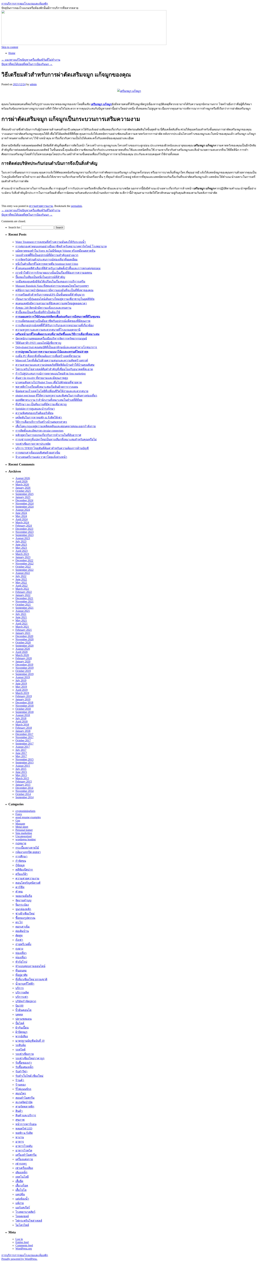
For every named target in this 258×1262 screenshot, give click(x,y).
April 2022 (21, 585)
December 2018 (24, 702)
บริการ (19, 988)
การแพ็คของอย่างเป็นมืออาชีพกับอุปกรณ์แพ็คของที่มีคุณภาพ (52, 320)
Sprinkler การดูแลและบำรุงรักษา (35, 408)
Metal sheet (21, 826)
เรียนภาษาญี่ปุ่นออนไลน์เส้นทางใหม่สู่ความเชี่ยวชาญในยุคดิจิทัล (54, 299)
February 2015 (23, 781)
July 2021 (20, 614)
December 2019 (24, 664)
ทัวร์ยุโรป (21, 961)
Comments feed (24, 1245)
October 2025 (23, 490)
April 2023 (21, 550)
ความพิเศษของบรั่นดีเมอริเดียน (34, 413)
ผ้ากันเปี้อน (22, 1027)
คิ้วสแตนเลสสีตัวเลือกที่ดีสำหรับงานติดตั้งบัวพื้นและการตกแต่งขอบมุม (58, 268)
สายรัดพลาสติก (24, 1106)
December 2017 (24, 734)
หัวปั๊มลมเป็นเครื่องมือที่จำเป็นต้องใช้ (37, 312)
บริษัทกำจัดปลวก (25, 1001)
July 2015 (20, 768)
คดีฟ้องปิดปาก (24, 869)
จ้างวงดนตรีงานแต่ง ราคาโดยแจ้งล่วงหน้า (41, 456)
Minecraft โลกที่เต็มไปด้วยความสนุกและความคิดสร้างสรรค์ (51, 360)
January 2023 (22, 557)
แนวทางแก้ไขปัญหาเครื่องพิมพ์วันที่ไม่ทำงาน (30, 59)
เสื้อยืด (19, 1181)
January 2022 (22, 595)
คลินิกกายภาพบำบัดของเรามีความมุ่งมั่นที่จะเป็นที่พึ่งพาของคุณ (54, 290)
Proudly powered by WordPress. (19, 1258)
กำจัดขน (20, 860)
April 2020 (21, 651)
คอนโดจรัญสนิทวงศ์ (27, 882)
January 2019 (22, 699)
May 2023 (21, 547)
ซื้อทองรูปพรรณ (25, 917)
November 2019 (24, 667)
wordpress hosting (25, 839)
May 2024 (21, 516)
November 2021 (24, 601)
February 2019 (23, 696)
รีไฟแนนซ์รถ (23, 1089)
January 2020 (22, 661)
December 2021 (24, 598)
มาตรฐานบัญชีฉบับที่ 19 (29, 1040)
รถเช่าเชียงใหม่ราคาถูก (29, 1058)
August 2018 (22, 715)
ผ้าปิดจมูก (21, 1031)
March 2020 (22, 655)
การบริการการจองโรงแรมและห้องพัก (24, 3)
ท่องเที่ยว (21, 953)
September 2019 (24, 674)
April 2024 (21, 519)
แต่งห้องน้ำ (22, 1198)
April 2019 (21, 689)
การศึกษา (21, 856)
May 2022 (21, 582)
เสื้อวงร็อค (21, 1185)
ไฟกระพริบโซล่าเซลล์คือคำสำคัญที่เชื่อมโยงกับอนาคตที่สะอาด (54, 369)
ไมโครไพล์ (22, 1225)
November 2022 (24, 563)
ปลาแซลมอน (23, 1018)
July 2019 (20, 680)
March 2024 (22, 522)
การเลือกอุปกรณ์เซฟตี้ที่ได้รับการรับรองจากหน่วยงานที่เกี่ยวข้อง (54, 325)
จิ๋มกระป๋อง (22, 904)
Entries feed (22, 1242)
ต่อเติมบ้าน (22, 931)
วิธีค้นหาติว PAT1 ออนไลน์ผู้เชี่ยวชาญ (38, 342)
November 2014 (24, 790)
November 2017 (24, 737)
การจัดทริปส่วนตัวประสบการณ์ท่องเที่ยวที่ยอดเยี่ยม (46, 259)
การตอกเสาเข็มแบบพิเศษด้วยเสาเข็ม (37, 452)
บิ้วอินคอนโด (23, 1010)
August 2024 (22, 509)
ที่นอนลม (21, 970)
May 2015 (21, 775)
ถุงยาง (19, 948)
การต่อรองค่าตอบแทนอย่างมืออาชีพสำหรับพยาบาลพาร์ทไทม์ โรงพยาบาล (61, 246)
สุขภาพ (20, 1119)
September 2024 (24, 506)
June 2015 (21, 772)
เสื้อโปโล (21, 1189)
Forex (18, 814)
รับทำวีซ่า (21, 1071)
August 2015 (22, 765)
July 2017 (20, 749)
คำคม (19, 891)
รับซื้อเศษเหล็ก (24, 1067)
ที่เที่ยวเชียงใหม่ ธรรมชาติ (31, 979)
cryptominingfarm (25, 811)
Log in (19, 1239)
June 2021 (21, 617)
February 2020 (23, 658)
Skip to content (9, 47)
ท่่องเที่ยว (21, 957)
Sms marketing (23, 833)
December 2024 (24, 500)
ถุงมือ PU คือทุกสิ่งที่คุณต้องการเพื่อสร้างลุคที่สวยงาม (48, 356)
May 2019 (21, 686)
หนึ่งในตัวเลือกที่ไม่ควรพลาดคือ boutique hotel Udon (46, 263)
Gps (17, 820)
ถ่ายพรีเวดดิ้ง (23, 944)
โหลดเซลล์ (22, 1216)
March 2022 (22, 588)
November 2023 (24, 531)
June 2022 (21, 579)
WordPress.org (23, 1248)
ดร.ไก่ (19, 922)
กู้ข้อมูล (20, 865)
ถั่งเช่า (19, 939)
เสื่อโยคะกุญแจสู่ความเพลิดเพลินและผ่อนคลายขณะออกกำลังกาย (55, 426)
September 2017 (24, 743)
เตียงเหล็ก (21, 1172)
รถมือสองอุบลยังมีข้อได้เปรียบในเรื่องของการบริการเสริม (50, 281)
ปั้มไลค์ (19, 1023)
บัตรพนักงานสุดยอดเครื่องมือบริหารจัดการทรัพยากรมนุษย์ (51, 338)
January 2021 (22, 633)
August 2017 (22, 746)
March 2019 (22, 693)
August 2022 (22, 572)
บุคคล (19, 1014)
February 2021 (23, 629)
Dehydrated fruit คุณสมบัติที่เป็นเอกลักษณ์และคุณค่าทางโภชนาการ (56, 347)
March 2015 (22, 778)
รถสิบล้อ (20, 1045)
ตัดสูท (19, 935)
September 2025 (24, 494)
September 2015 (24, 762)
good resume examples (28, 817)
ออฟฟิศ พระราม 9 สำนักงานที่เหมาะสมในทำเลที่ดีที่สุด (48, 399)
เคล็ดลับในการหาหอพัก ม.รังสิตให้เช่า (38, 417)
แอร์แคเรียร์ (22, 1207)
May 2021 (21, 620)
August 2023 (22, 538)
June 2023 (21, 544)
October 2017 (23, 740)
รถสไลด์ (20, 1049)
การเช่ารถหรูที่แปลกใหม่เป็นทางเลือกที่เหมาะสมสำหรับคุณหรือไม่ (56, 439)
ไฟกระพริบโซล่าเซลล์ (28, 1220)
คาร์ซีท (19, 887)
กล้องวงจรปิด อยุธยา (28, 852)
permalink (76, 205)
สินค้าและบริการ (25, 1115)
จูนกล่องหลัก (23, 909)
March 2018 (22, 724)
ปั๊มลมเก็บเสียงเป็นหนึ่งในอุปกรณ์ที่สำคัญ (40, 277)
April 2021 (21, 623)
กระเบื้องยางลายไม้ (27, 847)
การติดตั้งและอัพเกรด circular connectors (39, 430)
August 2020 (22, 648)
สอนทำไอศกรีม (25, 1097)
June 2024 (21, 512)
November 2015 (24, 759)
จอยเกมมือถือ (23, 895)
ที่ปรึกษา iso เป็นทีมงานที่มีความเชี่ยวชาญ (41, 404)
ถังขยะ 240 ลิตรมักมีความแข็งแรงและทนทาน (43, 307)
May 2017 (21, 756)
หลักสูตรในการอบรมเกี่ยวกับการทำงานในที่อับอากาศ (48, 435)
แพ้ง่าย (19, 1203)
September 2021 (24, 607)
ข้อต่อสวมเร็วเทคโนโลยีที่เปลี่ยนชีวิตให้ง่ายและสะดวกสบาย (51, 391)
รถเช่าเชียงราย (24, 1053)
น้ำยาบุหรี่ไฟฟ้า (24, 983)
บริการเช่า (21, 996)
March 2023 (22, 554)
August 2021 (22, 610)
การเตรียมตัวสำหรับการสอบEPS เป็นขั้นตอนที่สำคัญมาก (50, 294)
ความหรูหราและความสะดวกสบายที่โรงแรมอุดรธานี (47, 329)
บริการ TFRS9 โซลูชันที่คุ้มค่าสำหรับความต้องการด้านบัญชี (52, 448)
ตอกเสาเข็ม (22, 926)
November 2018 (24, 705)
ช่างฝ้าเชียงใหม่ (25, 913)
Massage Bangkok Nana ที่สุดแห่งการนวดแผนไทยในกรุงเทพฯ (52, 285)
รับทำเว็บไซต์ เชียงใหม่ (29, 1075)
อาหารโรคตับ (23, 1146)
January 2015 (22, 784)
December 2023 (24, 528)
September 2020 (24, 645)
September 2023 (24, 535)
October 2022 (23, 566)
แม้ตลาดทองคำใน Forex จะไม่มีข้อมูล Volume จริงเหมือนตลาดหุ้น (55, 250)
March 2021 (22, 626)
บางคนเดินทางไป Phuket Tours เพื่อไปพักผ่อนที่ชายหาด (48, 382)
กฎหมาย (20, 843)
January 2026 (22, 487)
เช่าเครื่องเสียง (24, 1168)
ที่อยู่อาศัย (21, 974)
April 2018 (21, 721)
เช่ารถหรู (21, 1163)
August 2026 (22, 478)
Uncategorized (23, 836)
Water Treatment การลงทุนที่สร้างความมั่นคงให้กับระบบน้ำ (50, 241)
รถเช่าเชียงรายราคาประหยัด (33, 443)
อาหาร (19, 1141)
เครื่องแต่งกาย (24, 1159)
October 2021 (23, 604)
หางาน (19, 1137)
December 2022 (24, 560)
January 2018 (22, 730)
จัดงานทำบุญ (23, 900)
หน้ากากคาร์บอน (26, 1124)
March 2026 (22, 484)
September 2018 (24, 712)
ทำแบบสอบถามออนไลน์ (30, 966)
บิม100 (19, 1005)
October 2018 (23, 708)
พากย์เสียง (21, 1036)
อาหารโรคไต (23, 1150)
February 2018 (23, 727)
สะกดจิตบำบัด (23, 1102)
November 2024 (24, 503)
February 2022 (23, 591)
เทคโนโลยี (22, 1176)
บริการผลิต (22, 992)
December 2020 (24, 636)
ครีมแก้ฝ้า (21, 874)
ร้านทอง (20, 1084)
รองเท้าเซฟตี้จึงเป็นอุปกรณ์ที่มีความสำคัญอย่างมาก (46, 255)
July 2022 (20, 576)
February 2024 (23, 525)
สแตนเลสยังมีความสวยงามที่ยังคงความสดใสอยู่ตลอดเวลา (51, 303)
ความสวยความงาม (41, 205)
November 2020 (24, 639)
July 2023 (20, 541)
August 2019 (22, 677)
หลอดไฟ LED (23, 1128)
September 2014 (24, 797)
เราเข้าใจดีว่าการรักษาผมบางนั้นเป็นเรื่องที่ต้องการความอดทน (53, 272)
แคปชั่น (20, 1194)
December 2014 (24, 787)
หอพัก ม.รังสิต (24, 1132)
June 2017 (21, 753)
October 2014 (23, 794)
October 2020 (23, 642)
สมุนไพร (20, 1093)
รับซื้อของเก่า (23, 1062)
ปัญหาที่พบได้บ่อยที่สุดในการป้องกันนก (26, 64)
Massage (20, 823)
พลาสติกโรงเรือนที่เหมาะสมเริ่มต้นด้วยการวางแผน (46, 386)
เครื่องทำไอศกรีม (26, 1154)
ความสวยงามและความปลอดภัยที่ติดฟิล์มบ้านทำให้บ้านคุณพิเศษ (54, 364)
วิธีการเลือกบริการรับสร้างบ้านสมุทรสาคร (41, 421)
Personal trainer (24, 829)
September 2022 (24, 569)
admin (33, 84)
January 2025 (22, 497)
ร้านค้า (19, 1080)
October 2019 (23, 670)
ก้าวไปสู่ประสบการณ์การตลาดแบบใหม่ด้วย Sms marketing (50, 373)
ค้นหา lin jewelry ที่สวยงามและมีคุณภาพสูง (41, 377)
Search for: (14, 227)
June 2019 (21, 683)
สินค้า (19, 1110)
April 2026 (21, 481)
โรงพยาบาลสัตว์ (25, 1211)
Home (11, 53)
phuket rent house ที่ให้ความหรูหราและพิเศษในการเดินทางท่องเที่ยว (56, 395)
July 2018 (20, 718)
